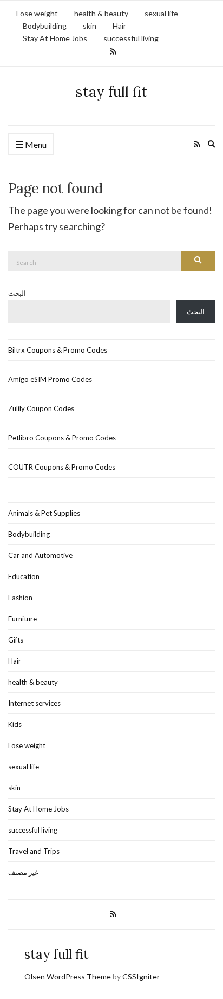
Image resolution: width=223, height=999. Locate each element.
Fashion (20, 597)
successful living (131, 38)
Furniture (22, 618)
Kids (15, 724)
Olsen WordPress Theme (67, 976)
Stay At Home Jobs (55, 38)
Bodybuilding (45, 25)
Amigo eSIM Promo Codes (50, 379)
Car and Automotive (40, 555)
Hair (119, 25)
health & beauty (101, 13)
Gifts (15, 639)
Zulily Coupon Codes (41, 408)
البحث (17, 293)
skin (89, 25)
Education (24, 576)
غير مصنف (23, 872)
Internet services (34, 703)
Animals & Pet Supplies (44, 513)
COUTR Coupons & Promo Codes (61, 467)
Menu (35, 144)
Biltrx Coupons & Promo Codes (57, 350)
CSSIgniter (141, 976)
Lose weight (37, 13)
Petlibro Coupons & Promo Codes (62, 437)
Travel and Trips (34, 851)
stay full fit (111, 92)
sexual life (161, 13)
